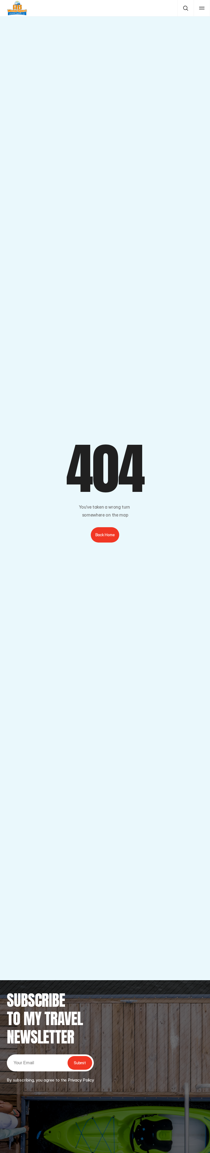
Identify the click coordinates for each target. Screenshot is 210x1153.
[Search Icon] (185, 8)
